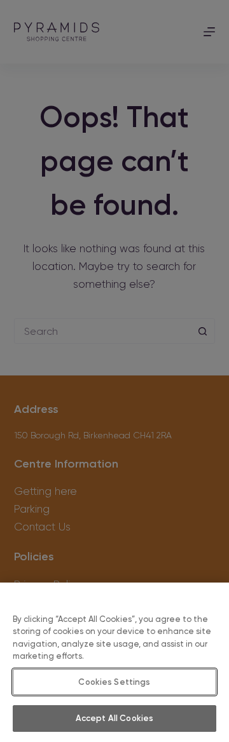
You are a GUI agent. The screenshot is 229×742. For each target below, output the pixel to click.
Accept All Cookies (114, 718)
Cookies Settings (114, 682)
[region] (114, 662)
